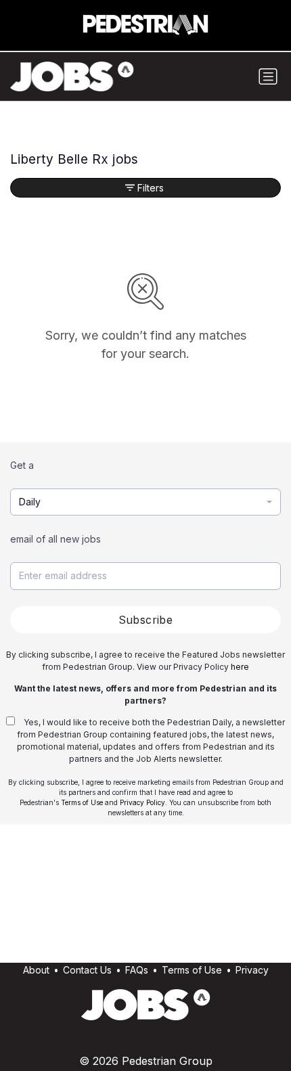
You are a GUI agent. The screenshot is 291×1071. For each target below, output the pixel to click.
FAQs (136, 970)
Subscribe (145, 619)
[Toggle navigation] (268, 76)
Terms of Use (82, 802)
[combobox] (145, 502)
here (240, 667)
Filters (150, 187)
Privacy (252, 970)
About (36, 970)
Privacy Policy (142, 802)
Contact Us (87, 970)
